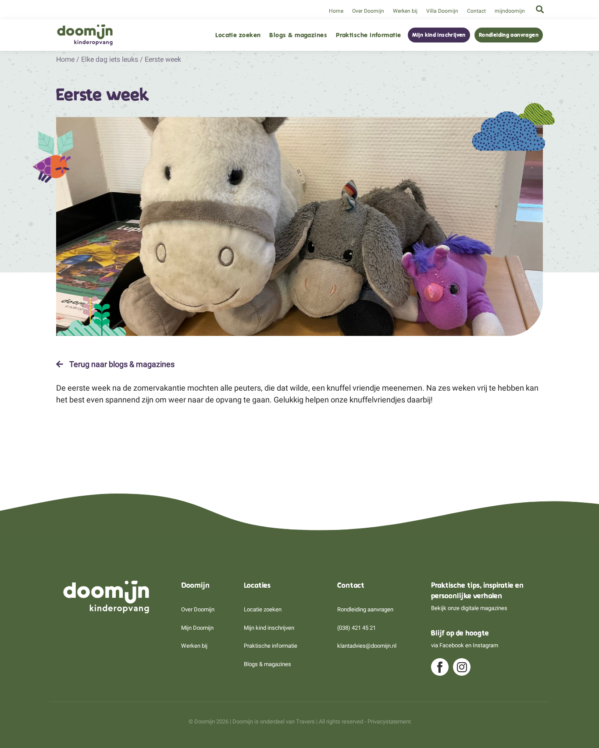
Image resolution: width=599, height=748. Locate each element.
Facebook (451, 645)
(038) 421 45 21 (356, 628)
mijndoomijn (510, 11)
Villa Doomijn (442, 11)
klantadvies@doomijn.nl (366, 645)
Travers (305, 721)
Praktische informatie (368, 35)
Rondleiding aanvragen (508, 35)
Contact (476, 11)
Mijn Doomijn (197, 628)
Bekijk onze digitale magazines (469, 608)
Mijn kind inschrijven (439, 35)
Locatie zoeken (237, 35)
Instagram (485, 645)
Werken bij (405, 11)
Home (336, 11)
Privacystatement (389, 721)
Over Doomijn (368, 11)
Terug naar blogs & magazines (121, 364)
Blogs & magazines (298, 35)
